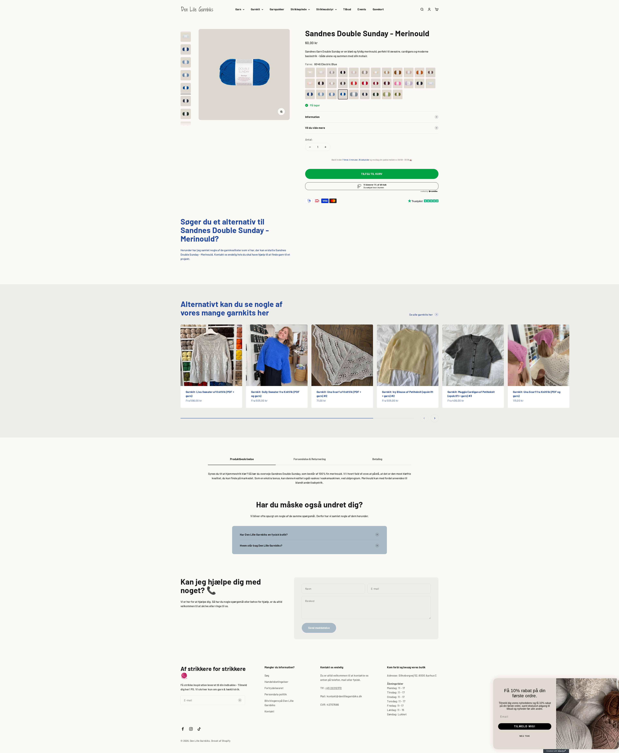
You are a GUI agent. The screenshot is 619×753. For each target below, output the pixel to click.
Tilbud (347, 9)
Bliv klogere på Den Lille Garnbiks (279, 703)
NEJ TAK (525, 736)
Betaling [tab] (377, 459)
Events (362, 9)
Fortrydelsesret (274, 688)
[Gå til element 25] (186, 101)
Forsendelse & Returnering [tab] (310, 459)
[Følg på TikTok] (199, 729)
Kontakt (269, 711)
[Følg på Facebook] (183, 729)
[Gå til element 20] (186, 37)
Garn (238, 9)
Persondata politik (276, 694)
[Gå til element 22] (186, 62)
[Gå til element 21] (186, 50)
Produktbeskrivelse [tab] (242, 459)
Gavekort (378, 9)
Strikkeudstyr (325, 9)
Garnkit (255, 9)
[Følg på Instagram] (191, 729)
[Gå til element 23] (186, 75)
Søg (267, 675)
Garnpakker (277, 9)
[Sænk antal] (310, 147)
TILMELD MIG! (524, 726)
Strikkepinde (299, 9)
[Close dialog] (615, 682)
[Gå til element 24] (186, 88)
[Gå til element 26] (186, 114)
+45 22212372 (333, 688)
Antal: (309, 139)
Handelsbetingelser (276, 681)
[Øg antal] (325, 147)
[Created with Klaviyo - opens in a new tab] (556, 751)
